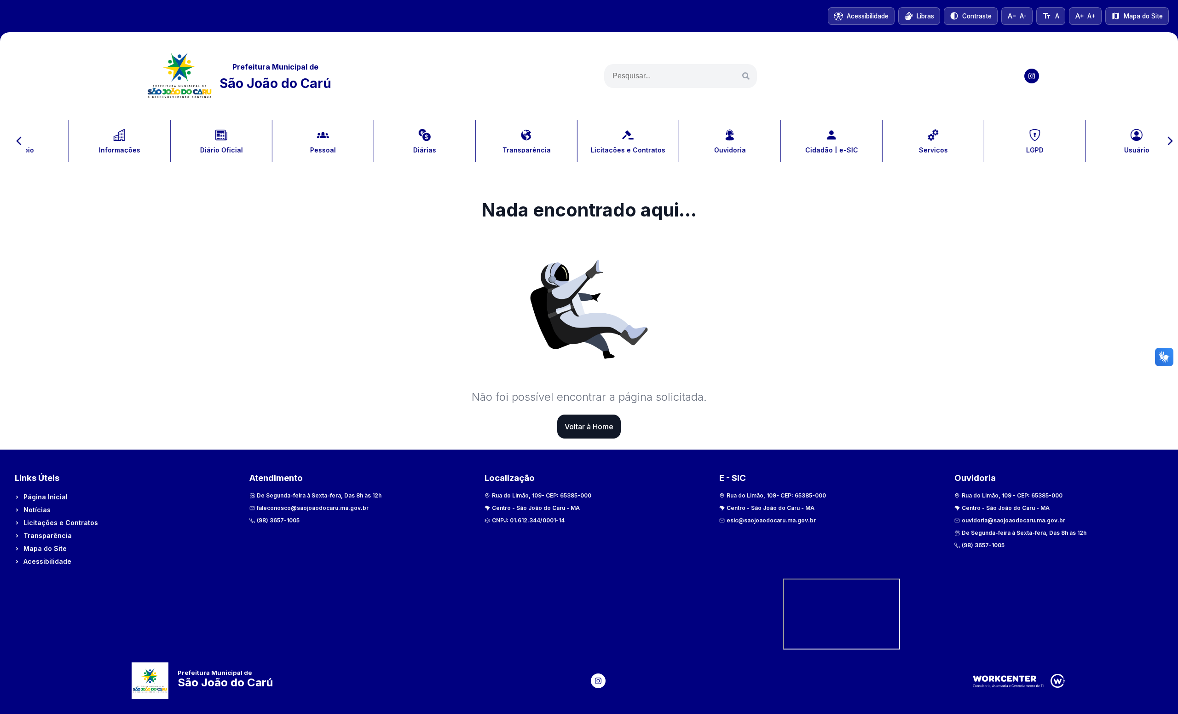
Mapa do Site (45, 548)
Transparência (47, 535)
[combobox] (681, 76)
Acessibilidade (47, 561)
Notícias (37, 510)
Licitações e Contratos (60, 523)
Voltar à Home (589, 426)
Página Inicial (45, 497)
